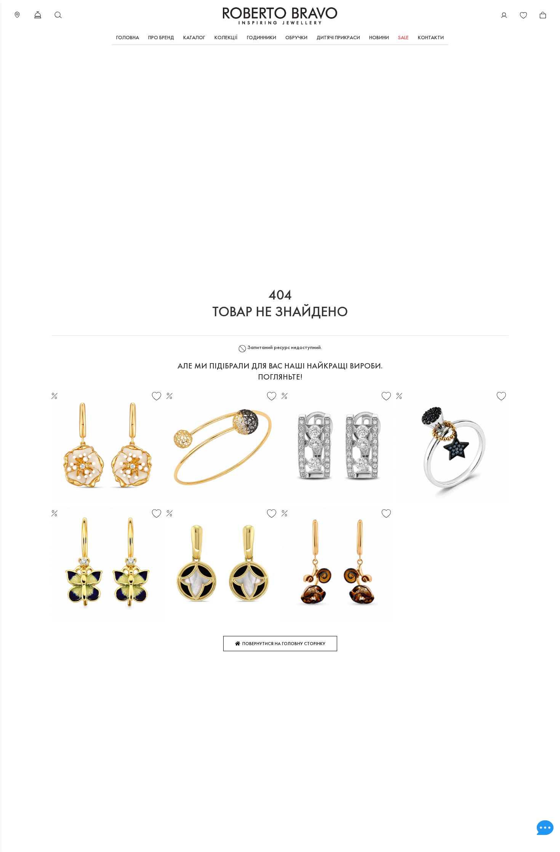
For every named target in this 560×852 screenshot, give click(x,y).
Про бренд (161, 37)
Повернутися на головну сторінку (282, 644)
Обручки (296, 37)
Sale (403, 37)
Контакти (431, 37)
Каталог (194, 37)
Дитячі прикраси (338, 37)
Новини (379, 37)
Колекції (226, 37)
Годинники (261, 37)
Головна (127, 37)
